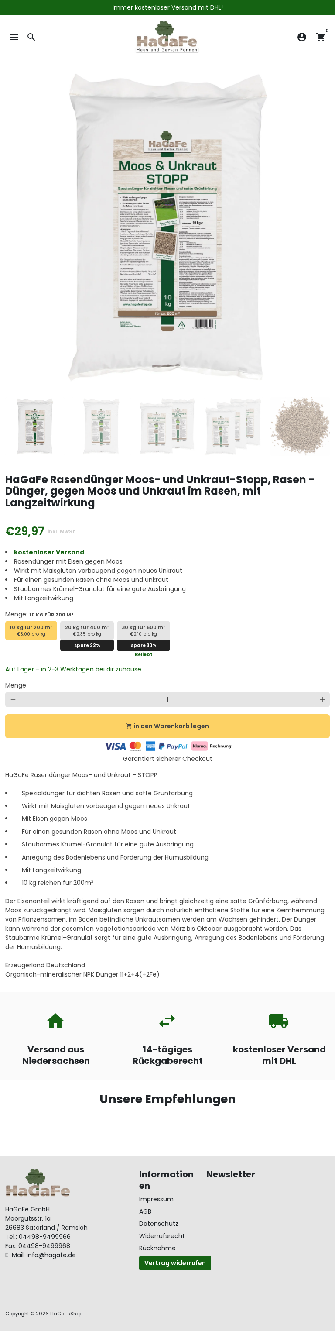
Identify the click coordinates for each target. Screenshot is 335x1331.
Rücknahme (157, 1248)
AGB (145, 1211)
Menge (15, 685)
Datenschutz (158, 1223)
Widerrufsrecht (162, 1235)
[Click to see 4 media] (233, 426)
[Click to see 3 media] (167, 426)
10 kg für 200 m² (31, 631)
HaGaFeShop (66, 1313)
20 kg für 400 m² (87, 631)
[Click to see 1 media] (35, 426)
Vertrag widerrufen (175, 1263)
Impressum (156, 1199)
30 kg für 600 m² (143, 631)
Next (318, 227)
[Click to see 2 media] (101, 426)
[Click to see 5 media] (300, 426)
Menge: (39, 614)
